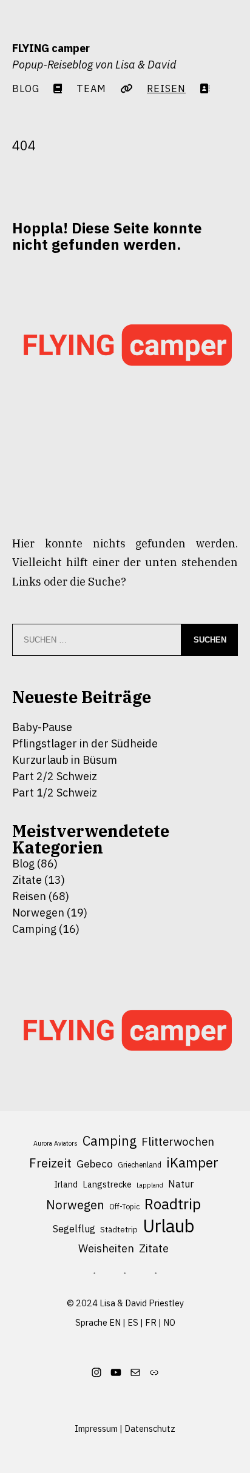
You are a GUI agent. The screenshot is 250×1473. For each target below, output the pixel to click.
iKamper (192, 1162)
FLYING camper (51, 48)
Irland (66, 1184)
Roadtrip (172, 1204)
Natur (181, 1184)
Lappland (150, 1185)
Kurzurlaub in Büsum (64, 760)
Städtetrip (119, 1229)
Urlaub (168, 1226)
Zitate (27, 880)
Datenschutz (149, 1428)
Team (91, 88)
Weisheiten (106, 1248)
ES (132, 1322)
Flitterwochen (177, 1141)
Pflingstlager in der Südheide (85, 743)
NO (169, 1322)
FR (151, 1322)
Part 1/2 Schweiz (54, 793)
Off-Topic (124, 1206)
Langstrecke (107, 1184)
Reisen (29, 896)
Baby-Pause (42, 727)
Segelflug (74, 1229)
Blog (25, 88)
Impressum (96, 1428)
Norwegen (38, 913)
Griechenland (139, 1164)
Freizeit (50, 1163)
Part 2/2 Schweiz (54, 776)
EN (115, 1322)
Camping (34, 929)
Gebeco (94, 1164)
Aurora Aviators (55, 1143)
